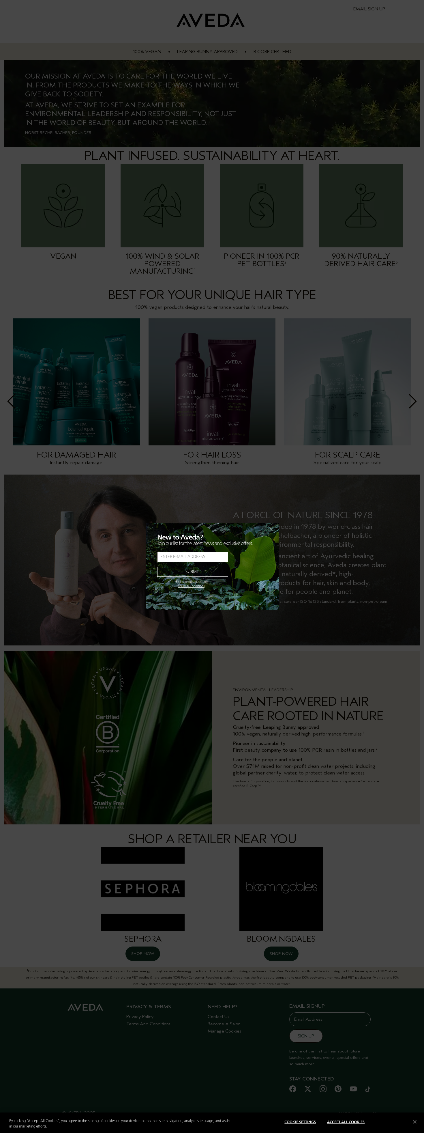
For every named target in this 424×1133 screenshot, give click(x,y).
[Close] (414, 1121)
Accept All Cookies (346, 1122)
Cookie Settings (300, 1122)
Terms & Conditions (191, 586)
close (256, 529)
